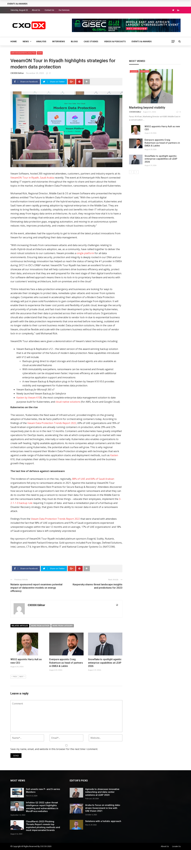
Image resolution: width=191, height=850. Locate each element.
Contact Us (49, 10)
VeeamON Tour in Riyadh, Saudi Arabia (32, 177)
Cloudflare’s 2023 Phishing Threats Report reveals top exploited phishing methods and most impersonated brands (43, 826)
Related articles (20, 626)
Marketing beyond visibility (147, 107)
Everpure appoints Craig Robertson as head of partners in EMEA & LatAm (66, 662)
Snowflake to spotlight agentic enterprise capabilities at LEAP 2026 (104, 662)
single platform (85, 253)
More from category (63, 626)
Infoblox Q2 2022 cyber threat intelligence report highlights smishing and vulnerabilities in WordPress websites (42, 807)
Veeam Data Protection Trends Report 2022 (51, 423)
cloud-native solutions (68, 401)
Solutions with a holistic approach (103, 821)
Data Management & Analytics (23, 53)
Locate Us (176, 846)
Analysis (41, 41)
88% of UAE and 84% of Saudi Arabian (93, 478)
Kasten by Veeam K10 (28, 397)
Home (13, 41)
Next (21, 677)
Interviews (58, 41)
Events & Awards (142, 41)
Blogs (74, 41)
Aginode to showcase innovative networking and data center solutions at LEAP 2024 (102, 792)
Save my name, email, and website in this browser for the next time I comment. (54, 749)
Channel (134, 71)
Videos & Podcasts (115, 41)
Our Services (64, 10)
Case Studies (91, 41)
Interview (144, 71)
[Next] (136, 172)
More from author (40, 626)
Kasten (114, 455)
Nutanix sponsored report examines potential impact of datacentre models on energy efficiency (36, 587)
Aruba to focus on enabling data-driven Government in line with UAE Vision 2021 (103, 808)
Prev (15, 677)
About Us (36, 10)
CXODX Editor (17, 73)
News (26, 41)
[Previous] (131, 172)
